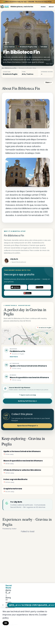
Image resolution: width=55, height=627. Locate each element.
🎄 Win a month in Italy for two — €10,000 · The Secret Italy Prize (27, 2)
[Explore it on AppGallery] (27, 293)
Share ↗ (48, 82)
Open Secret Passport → (27, 426)
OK (5, 623)
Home (43, 7)
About (51, 7)
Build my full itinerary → (27, 401)
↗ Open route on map (27, 395)
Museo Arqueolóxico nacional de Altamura (29, 377)
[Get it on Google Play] (39, 287)
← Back (6, 42)
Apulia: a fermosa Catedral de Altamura (28, 366)
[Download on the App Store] (15, 287)
